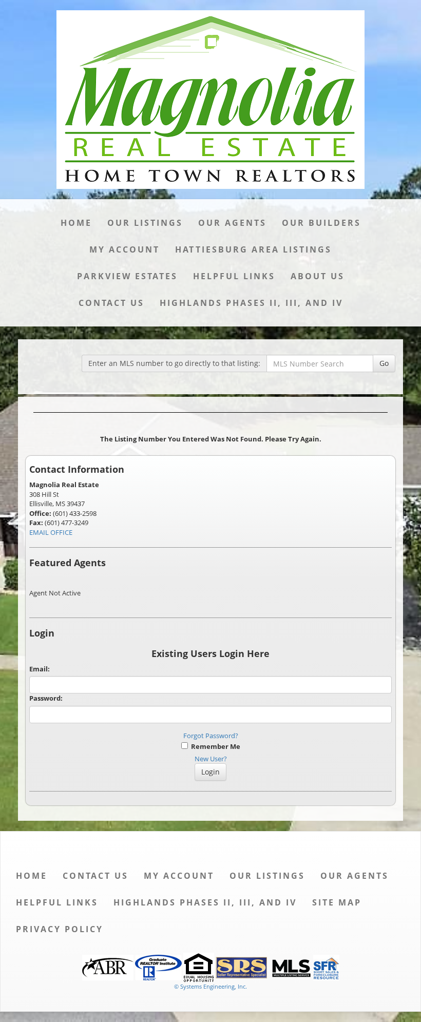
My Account (124, 249)
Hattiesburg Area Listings (253, 249)
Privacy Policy (59, 929)
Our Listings (145, 222)
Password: (46, 698)
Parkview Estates (127, 276)
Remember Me (214, 746)
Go (384, 363)
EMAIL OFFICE (50, 532)
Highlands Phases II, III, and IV (251, 302)
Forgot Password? (210, 735)
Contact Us (111, 302)
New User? (211, 758)
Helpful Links (234, 276)
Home (76, 222)
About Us (318, 276)
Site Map (336, 902)
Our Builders (321, 222)
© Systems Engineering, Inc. (210, 986)
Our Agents (232, 222)
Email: (39, 668)
